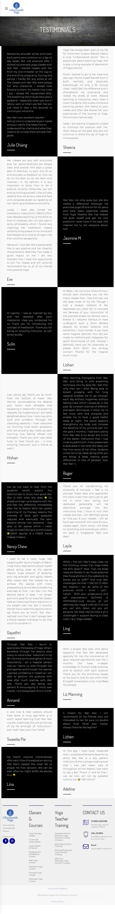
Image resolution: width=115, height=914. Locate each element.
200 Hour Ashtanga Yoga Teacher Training (62, 860)
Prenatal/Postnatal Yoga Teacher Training (63, 852)
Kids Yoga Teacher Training (63, 845)
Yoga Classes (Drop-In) (34, 847)
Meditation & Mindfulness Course (35, 854)
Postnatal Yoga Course (35, 867)
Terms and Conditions (57, 888)
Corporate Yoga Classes (34, 840)
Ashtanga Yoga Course (35, 880)
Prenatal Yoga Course (35, 874)
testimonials (14, 494)
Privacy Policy (57, 901)
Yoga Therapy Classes (35, 834)
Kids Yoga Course (33, 861)
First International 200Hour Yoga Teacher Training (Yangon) (62, 836)
